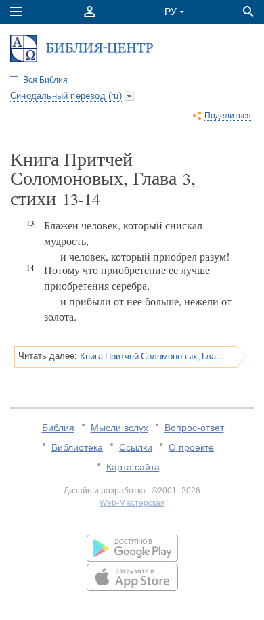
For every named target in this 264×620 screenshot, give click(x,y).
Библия (58, 427)
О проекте (191, 447)
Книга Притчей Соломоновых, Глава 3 (153, 356)
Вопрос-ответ (194, 427)
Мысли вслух (119, 427)
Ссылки (135, 447)
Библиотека (77, 447)
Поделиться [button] (227, 115)
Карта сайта (133, 467)
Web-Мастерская (132, 503)
